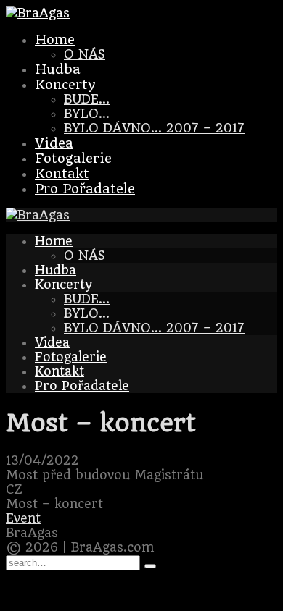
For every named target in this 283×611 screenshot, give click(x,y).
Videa (54, 143)
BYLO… (87, 113)
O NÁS (84, 54)
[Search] (150, 566)
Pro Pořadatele (85, 188)
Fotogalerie (73, 158)
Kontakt (62, 173)
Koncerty (65, 84)
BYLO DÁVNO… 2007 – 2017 (154, 128)
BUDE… (87, 99)
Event (23, 518)
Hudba (58, 69)
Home (55, 39)
